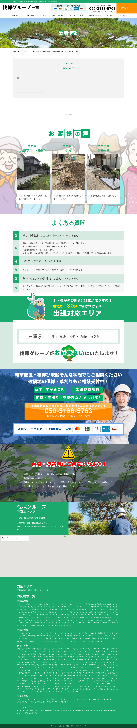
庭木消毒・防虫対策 (76, 16)
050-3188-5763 (102, 8)
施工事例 (109, 16)
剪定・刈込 (30, 16)
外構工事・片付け (95, 16)
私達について (16, 16)
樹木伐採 (43, 16)
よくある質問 (122, 16)
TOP (20, 710)
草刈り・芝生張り (58, 16)
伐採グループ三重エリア (66, 726)
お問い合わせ (34, 713)
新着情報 (112, 710)
